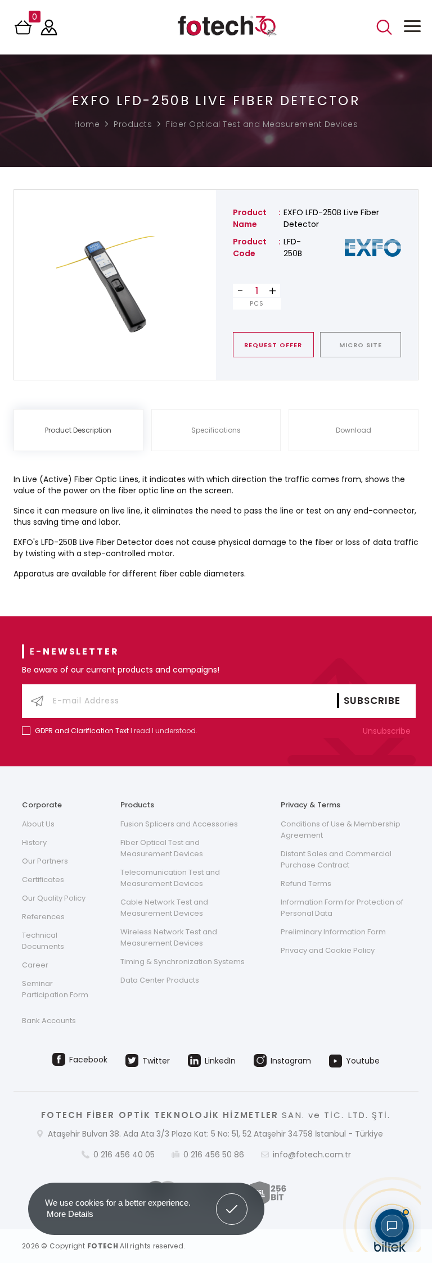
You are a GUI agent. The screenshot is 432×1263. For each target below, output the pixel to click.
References (43, 916)
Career (35, 965)
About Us (38, 824)
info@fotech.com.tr (312, 1154)
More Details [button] (70, 1214)
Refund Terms (306, 883)
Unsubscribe (388, 731)
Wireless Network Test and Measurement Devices (168, 937)
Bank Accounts (49, 1020)
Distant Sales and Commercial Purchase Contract (336, 859)
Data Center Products (159, 980)
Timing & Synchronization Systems (182, 961)
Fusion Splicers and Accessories (179, 824)
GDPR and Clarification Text (82, 730)
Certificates (43, 879)
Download (353, 430)
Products (133, 124)
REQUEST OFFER (273, 344)
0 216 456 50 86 (213, 1154)
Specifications (216, 430)
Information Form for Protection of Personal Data (342, 908)
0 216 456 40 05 (124, 1154)
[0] (24, 31)
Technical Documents (43, 941)
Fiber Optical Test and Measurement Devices (262, 124)
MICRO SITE (360, 344)
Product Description (78, 430)
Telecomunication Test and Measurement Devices (170, 878)
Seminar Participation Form (55, 989)
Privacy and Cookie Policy (328, 950)
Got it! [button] (232, 1200)
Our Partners (45, 861)
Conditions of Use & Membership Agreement (340, 830)
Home (87, 124)
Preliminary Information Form (333, 931)
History (34, 842)
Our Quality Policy (54, 898)
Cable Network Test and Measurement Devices (164, 908)
